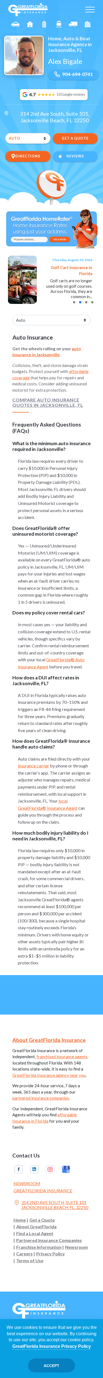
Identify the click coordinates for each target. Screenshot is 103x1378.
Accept (51, 1365)
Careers (24, 1253)
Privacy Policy (50, 1253)
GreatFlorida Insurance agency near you (49, 1075)
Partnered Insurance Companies (49, 1240)
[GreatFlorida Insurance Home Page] (28, 9)
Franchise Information (39, 1247)
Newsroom (26, 1183)
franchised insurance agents (62, 1056)
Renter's (87, 24)
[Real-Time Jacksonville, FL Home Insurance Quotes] (51, 228)
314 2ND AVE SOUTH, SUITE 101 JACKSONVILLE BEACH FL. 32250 (50, 1205)
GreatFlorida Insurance (42, 1190)
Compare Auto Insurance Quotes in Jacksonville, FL (47, 402)
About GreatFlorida (36, 1226)
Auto (15, 24)
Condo (44, 24)
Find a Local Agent (34, 1233)
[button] (74, 302)
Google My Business (66, 1169)
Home (19, 1220)
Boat (59, 24)
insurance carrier (33, 765)
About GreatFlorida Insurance (49, 1040)
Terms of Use (29, 1260)
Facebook (19, 1169)
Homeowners (30, 24)
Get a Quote (42, 1220)
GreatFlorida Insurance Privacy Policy (51, 1346)
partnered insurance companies (40, 1097)
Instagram (50, 1169)
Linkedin (34, 1169)
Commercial (73, 24)
